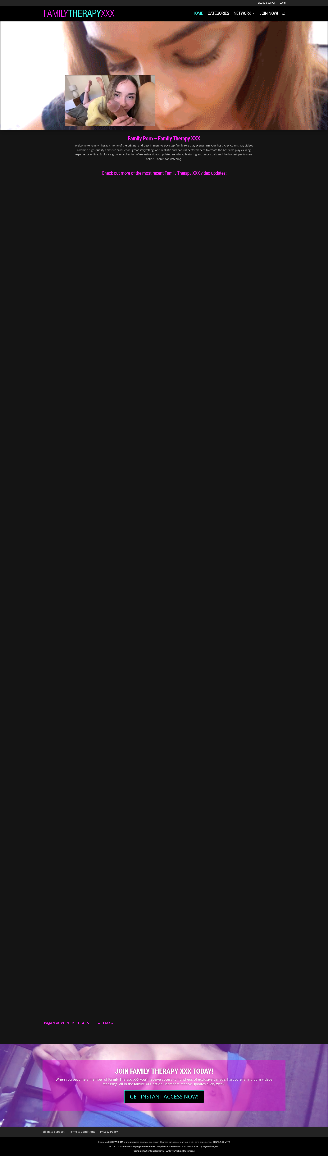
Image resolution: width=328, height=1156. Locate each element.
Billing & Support (267, 3)
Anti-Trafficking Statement (180, 1150)
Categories (218, 14)
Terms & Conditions (82, 1131)
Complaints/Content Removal (148, 1150)
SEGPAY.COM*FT (221, 1141)
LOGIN (282, 3)
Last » (108, 1023)
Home (197, 14)
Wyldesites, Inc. (211, 1146)
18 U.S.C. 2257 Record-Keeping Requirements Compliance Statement (144, 1146)
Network (242, 14)
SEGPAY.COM (116, 1141)
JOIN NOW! (268, 14)
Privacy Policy (109, 1131)
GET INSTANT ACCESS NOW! (164, 1096)
